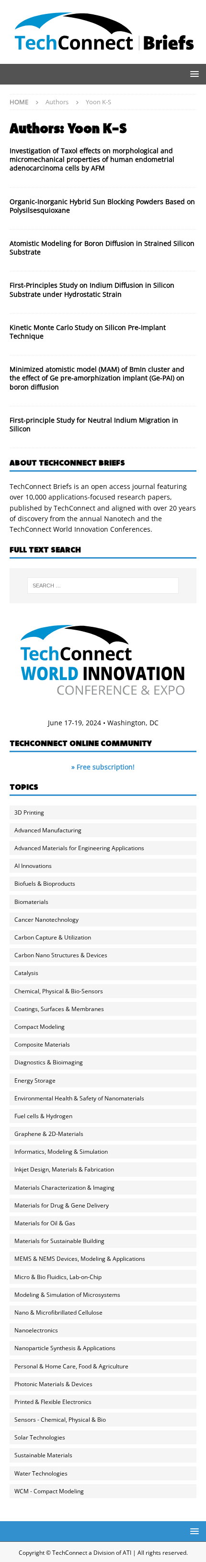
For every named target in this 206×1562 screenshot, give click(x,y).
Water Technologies (41, 1473)
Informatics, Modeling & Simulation (61, 1151)
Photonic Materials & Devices (53, 1384)
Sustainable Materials (43, 1455)
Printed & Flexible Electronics (53, 1402)
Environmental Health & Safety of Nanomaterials (79, 1098)
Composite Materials (42, 1044)
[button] (193, 73)
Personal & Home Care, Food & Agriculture (71, 1366)
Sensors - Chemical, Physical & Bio (60, 1420)
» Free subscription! (103, 766)
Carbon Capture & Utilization (52, 937)
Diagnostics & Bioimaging (48, 1062)
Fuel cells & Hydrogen (43, 1116)
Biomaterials (31, 902)
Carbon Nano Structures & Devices (60, 955)
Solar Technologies (39, 1437)
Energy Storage (35, 1080)
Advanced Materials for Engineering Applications (79, 848)
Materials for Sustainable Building (59, 1241)
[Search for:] (103, 585)
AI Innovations (33, 866)
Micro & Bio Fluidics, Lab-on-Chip (58, 1277)
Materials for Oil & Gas (44, 1223)
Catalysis (26, 973)
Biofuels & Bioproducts (44, 883)
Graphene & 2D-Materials (48, 1134)
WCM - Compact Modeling (49, 1491)
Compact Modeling (39, 1027)
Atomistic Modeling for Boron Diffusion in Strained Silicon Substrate (102, 247)
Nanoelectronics (36, 1330)
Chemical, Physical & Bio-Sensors (58, 991)
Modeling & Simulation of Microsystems (67, 1295)
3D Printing (29, 812)
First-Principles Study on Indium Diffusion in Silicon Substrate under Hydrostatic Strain (92, 289)
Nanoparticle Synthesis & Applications (64, 1348)
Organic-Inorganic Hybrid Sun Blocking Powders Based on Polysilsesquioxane (102, 206)
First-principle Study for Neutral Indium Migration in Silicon (94, 424)
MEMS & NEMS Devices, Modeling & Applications (79, 1259)
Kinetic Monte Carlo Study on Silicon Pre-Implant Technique (88, 332)
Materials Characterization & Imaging (64, 1188)
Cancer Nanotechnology (46, 919)
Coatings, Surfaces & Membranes (59, 1009)
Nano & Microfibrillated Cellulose (58, 1312)
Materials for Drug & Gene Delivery (61, 1205)
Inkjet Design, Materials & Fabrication (64, 1169)
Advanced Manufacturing (47, 830)
